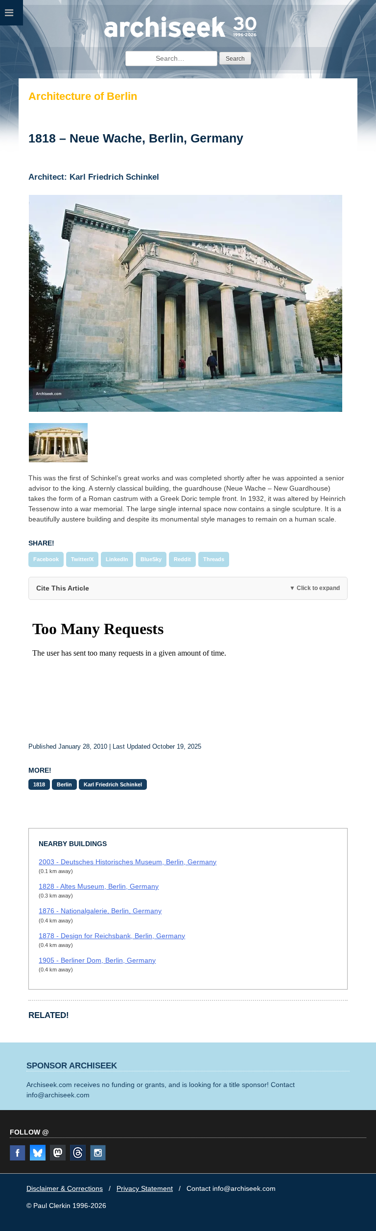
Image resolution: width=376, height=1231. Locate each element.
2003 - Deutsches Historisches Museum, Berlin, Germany (127, 862)
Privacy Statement (145, 1188)
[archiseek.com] (180, 37)
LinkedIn (117, 559)
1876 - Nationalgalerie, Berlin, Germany (100, 911)
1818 (39, 784)
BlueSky (151, 559)
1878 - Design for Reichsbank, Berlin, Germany (112, 936)
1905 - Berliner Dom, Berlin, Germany (97, 960)
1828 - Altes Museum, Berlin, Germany (99, 886)
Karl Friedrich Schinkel (113, 784)
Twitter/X (82, 559)
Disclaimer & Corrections (64, 1188)
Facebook (46, 559)
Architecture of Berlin (82, 96)
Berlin (64, 784)
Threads (213, 559)
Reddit (182, 559)
